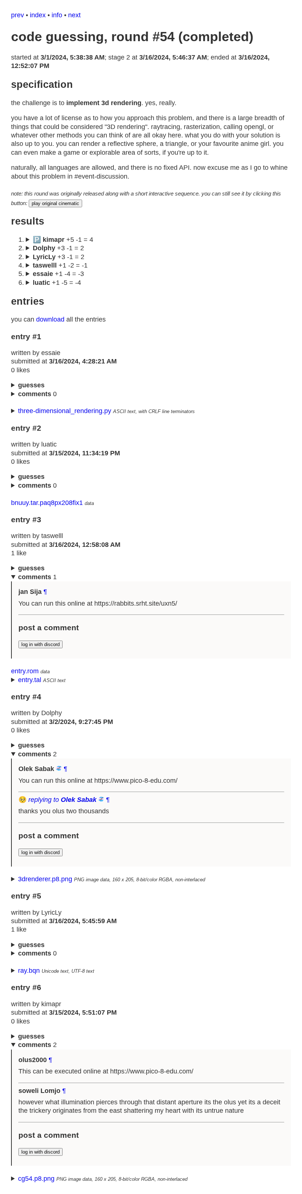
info (57, 15)
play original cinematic (55, 203)
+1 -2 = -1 (60, 265)
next (74, 15)
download (50, 319)
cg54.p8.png (36, 1178)
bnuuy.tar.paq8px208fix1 (47, 502)
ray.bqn (29, 970)
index (38, 15)
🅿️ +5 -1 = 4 (63, 239)
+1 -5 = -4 (57, 282)
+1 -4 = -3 (58, 273)
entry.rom (25, 671)
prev (17, 15)
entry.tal (29, 680)
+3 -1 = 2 (58, 248)
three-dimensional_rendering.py (64, 411)
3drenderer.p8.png (45, 879)
